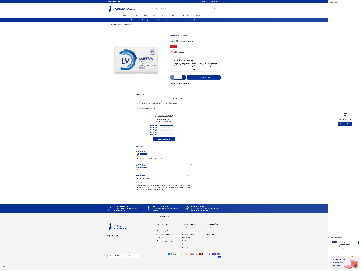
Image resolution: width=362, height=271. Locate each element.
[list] (136, 60)
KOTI (153, 16)
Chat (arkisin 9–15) (161, 228)
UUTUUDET (185, 16)
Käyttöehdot (185, 247)
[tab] (140, 94)
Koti (108, 24)
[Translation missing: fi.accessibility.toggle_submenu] (131, 16)
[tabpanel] (164, 101)
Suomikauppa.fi (115, 262)
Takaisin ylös (163, 216)
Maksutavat (185, 231)
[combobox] (174, 8)
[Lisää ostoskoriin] (357, 243)
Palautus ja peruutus (188, 241)
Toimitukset (185, 228)
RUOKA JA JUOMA (140, 16)
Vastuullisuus (210, 231)
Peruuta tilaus (186, 244)
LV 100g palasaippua (126, 24)
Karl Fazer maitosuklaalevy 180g (344, 244)
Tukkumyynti (210, 234)
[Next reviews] (219, 64)
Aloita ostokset (345, 123)
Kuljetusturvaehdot (188, 234)
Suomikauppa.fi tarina (213, 228)
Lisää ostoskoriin (204, 77)
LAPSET (163, 16)
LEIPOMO (126, 16)
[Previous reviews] (172, 64)
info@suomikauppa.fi (161, 231)
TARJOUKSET (198, 16)
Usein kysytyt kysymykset (163, 234)
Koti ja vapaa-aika (115, 24)
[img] (140, 151)
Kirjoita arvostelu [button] (164, 139)
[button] (219, 9)
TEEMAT (173, 16)
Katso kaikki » (337, 265)
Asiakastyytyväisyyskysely (163, 241)
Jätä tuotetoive (159, 237)
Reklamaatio (186, 237)
